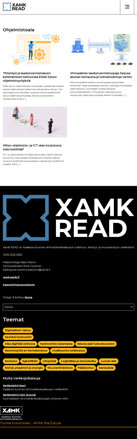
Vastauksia (106, 367)
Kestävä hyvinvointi (18, 337)
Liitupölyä (49, 361)
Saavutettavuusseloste (19, 284)
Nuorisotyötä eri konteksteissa (26, 350)
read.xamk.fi (11, 277)
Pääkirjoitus (86, 367)
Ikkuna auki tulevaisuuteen (96, 343)
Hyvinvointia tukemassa (56, 343)
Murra (28, 297)
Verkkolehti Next (14, 385)
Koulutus (11, 361)
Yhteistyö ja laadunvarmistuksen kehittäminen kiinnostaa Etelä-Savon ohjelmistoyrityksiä (30, 76)
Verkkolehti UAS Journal (19, 394)
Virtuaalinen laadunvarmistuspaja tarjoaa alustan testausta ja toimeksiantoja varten (101, 74)
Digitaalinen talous (18, 330)
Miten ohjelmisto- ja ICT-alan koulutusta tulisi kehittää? (32, 147)
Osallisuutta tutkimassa (68, 350)
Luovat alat (108, 361)
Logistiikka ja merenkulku (78, 361)
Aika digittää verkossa (20, 343)
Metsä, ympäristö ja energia (24, 367)
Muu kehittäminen (60, 367)
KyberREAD (30, 361)
